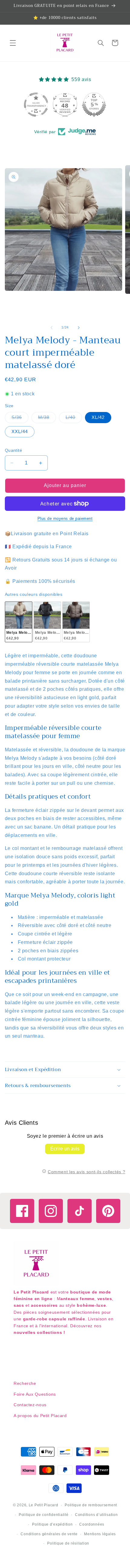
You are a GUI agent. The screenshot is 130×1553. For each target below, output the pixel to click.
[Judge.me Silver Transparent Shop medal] (36, 105)
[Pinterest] (108, 1211)
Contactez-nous (30, 1404)
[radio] (18, 622)
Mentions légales (100, 1534)
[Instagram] (51, 1211)
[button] (13, 43)
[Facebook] (22, 1211)
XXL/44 (19, 431)
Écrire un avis (65, 1148)
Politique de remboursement (91, 1505)
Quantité (13, 450)
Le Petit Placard (43, 1505)
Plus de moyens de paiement (65, 519)
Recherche (25, 1383)
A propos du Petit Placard (40, 1415)
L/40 (74, 419)
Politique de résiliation (68, 1543)
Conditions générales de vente (49, 1534)
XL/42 (98, 417)
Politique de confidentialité (44, 1515)
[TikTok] (79, 1211)
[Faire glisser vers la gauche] (51, 327)
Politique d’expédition (52, 1524)
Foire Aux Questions (35, 1394)
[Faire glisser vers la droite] (78, 327)
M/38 (47, 419)
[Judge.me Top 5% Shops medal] (94, 105)
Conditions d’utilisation (96, 1515)
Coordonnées (91, 1524)
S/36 (19, 419)
